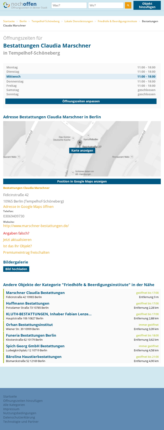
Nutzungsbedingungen (19, 413)
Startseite (9, 21)
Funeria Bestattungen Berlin (31, 335)
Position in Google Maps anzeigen (82, 181)
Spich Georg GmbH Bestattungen (35, 345)
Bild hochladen (16, 269)
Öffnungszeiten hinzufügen (23, 401)
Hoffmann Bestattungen (27, 303)
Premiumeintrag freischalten (26, 252)
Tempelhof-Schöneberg (46, 21)
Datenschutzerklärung (19, 417)
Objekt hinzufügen (147, 5)
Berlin (23, 21)
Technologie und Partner (21, 422)
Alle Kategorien (14, 405)
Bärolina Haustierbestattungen (34, 356)
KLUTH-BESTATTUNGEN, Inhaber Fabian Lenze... (49, 313)
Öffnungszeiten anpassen (81, 101)
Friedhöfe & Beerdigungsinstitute (117, 21)
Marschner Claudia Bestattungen (35, 292)
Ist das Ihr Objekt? (17, 246)
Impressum (11, 409)
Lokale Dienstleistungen (78, 21)
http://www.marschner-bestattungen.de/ (36, 225)
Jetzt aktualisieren (17, 239)
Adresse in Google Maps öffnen (28, 206)
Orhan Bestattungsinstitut (29, 324)
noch (29, 4)
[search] (128, 5)
